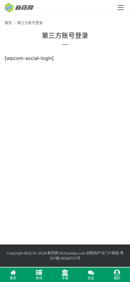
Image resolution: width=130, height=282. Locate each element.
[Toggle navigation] (120, 7)
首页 (8, 23)
